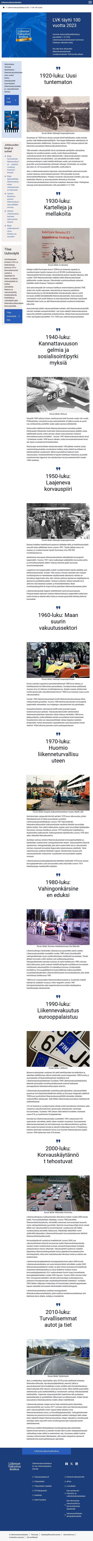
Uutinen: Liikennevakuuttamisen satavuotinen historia (13, 216)
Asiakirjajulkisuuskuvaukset (50, 1535)
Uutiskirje (38, 1495)
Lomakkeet (71, 1486)
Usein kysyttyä (40, 1500)
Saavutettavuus (69, 1535)
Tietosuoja (34, 1535)
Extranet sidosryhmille (75, 1477)
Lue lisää (9, 100)
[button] (90, 2)
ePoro (69, 1481)
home (4, 7)
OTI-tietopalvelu (40, 1491)
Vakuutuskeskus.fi (41, 1477)
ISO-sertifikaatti (32, 1537)
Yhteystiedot (39, 1481)
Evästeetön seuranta (16, 1537)
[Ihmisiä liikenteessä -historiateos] (11, 121)
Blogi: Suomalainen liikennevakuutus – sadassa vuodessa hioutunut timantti (13, 164)
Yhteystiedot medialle (43, 1486)
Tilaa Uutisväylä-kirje (12, 316)
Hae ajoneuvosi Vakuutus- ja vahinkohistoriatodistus (76, 1493)
